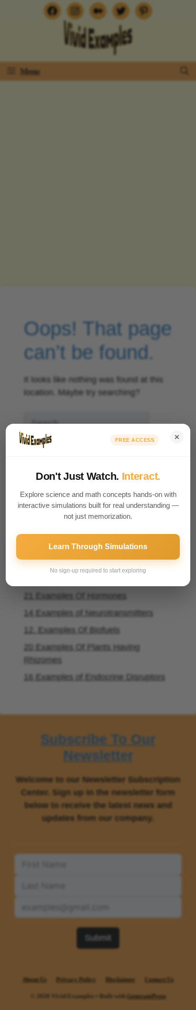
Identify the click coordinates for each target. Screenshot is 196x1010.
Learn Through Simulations (98, 547)
